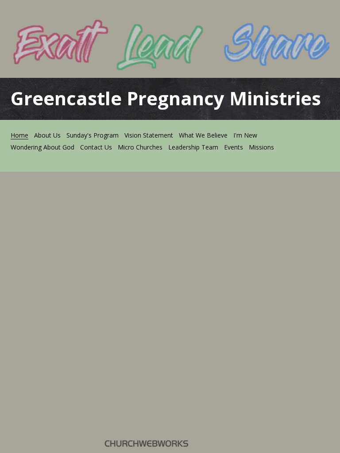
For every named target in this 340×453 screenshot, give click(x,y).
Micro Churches (140, 147)
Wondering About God (42, 147)
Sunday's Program (92, 135)
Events (233, 147)
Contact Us (96, 147)
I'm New (245, 135)
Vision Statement (148, 135)
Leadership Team (193, 147)
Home (19, 135)
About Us (47, 135)
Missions (261, 147)
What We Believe (203, 135)
